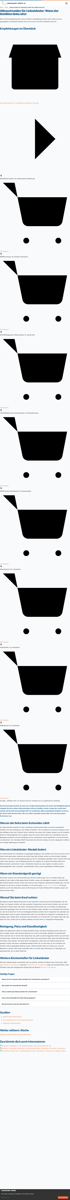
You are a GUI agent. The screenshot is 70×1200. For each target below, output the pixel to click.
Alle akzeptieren (63, 1197)
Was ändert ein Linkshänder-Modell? (14, 985)
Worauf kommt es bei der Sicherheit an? (15, 1004)
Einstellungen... (5, 1197)
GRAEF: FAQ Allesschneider (12, 1017)
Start (1, 7)
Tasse (29, 1034)
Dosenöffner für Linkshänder (36, 965)
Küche (6, 7)
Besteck (2, 1034)
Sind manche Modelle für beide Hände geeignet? (18, 998)
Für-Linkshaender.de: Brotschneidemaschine (18, 1020)
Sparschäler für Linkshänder (9, 965)
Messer (16, 1034)
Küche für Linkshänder (48, 967)
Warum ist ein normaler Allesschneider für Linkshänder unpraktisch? (25, 979)
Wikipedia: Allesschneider (11, 1023)
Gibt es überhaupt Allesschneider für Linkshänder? (19, 992)
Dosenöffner (9, 1034)
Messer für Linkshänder (51, 885)
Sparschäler (23, 1034)
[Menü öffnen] (66, 3)
